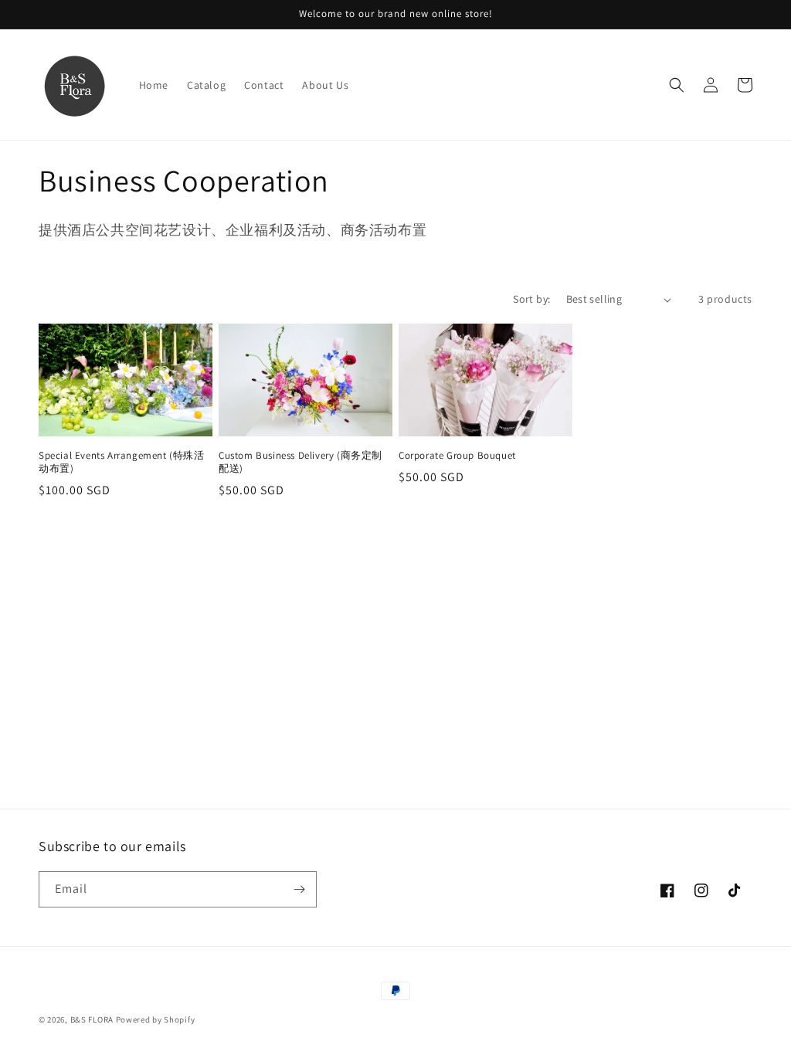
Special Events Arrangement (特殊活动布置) (122, 462)
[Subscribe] (299, 889)
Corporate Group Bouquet (457, 455)
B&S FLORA (92, 1019)
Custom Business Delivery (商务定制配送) (300, 462)
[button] (677, 85)
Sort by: (531, 299)
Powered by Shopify (155, 1019)
